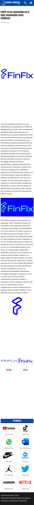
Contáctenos (22, 501)
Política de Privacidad (8, 498)
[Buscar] (25, 3)
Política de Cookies (23, 498)
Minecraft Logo (9, 488)
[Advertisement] (17, 44)
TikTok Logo (25, 434)
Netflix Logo (25, 488)
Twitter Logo (25, 475)
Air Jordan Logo (9, 475)
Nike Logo (9, 461)
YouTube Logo (9, 434)
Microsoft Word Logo (25, 448)
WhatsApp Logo (9, 448)
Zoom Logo (25, 461)
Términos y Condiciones (9, 501)
